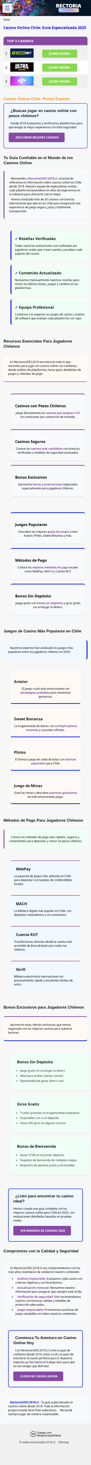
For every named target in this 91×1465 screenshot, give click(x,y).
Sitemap (63, 1442)
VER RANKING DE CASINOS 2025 (42, 1231)
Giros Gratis (28, 1104)
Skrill (20, 969)
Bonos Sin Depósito (35, 1061)
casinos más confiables (47, 449)
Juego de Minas (28, 785)
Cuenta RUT (27, 934)
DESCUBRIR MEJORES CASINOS (37, 137)
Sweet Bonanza (28, 718)
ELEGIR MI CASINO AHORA (38, 1376)
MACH (21, 903)
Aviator (21, 681)
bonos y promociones (47, 484)
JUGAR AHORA (59, 53)
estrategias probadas (35, 693)
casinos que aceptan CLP (63, 413)
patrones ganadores (63, 793)
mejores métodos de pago (50, 567)
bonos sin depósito (50, 603)
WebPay (23, 869)
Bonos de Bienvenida (36, 1146)
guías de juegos (59, 532)
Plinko (20, 752)
